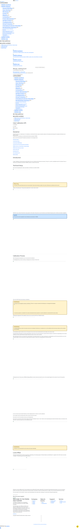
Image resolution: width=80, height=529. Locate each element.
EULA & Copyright (63, 501)
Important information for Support (8, 30)
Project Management (8, 18)
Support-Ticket (53, 500)
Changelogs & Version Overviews (12, 25)
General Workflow (7, 8)
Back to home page (16, 71)
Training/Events (44, 503)
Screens (5, 13)
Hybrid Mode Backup (6, 35)
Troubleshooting (7, 22)
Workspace (6, 11)
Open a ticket (23, 71)
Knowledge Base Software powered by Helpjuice (40, 524)
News (43, 502)
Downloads (53, 501)
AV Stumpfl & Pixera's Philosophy (8, 28)
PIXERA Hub (4, 39)
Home (14, 72)
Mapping (5, 15)
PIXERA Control (5, 37)
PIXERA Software (5, 6)
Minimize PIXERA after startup (7, 31)
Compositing (6, 17)
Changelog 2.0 (5, 34)
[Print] (13, 129)
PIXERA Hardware (6, 4)
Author (8, 526)
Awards (34, 502)
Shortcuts (4, 29)
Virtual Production (7, 24)
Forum (61, 500)
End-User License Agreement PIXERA (8, 32)
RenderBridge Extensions (9, 27)
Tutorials (52, 502)
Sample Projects (7, 20)
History (34, 501)
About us (34, 500)
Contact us (14, 513)
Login (61, 502)
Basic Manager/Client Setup (7, 33)
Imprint (34, 503)
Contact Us (17, 0)
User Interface (7, 10)
